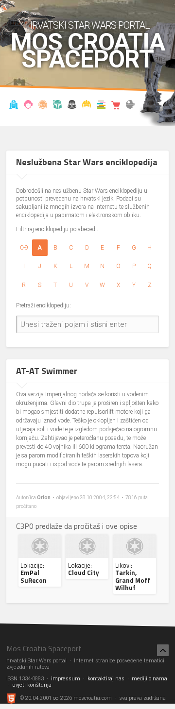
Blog (28, 106)
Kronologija (57, 106)
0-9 (24, 247)
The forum (130, 106)
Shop (115, 106)
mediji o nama (149, 678)
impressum (65, 678)
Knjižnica (101, 106)
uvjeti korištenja (32, 685)
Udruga (72, 106)
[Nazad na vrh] (163, 650)
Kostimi (86, 106)
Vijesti (13, 106)
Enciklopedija (43, 106)
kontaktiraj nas (106, 678)
